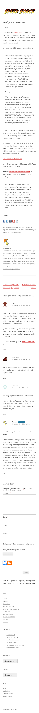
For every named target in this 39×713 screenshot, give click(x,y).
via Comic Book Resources (12, 159)
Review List (6, 612)
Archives (5, 622)
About (5, 599)
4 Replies (5, 27)
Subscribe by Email (12, 648)
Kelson (18, 232)
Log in (4, 688)
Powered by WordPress (10, 709)
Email (5, 525)
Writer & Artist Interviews (11, 609)
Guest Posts (6, 604)
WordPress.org (7, 696)
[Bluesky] (5, 564)
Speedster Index (8, 614)
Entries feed (6, 691)
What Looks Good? (28, 342)
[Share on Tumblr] (10, 221)
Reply (4, 349)
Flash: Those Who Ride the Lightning (23, 264)
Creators (21, 227)
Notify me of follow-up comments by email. (18, 544)
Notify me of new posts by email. (14, 550)
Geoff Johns (20, 230)
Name (5, 517)
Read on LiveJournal (12, 640)
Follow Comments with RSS (15, 645)
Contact (5, 601)
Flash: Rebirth (11, 230)
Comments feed (8, 694)
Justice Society (29, 230)
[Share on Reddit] (17, 221)
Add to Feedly (10, 635)
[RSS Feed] (9, 564)
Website (5, 534)
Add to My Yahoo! (12, 637)
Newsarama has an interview (19, 172)
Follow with (11, 642)
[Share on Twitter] (7, 221)
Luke (13, 303)
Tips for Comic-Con (9, 617)
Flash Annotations (8, 606)
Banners (5, 619)
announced (18, 33)
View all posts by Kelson (11, 269)
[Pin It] (13, 221)
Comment (7, 493)
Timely (27, 227)
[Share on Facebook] (4, 221)
